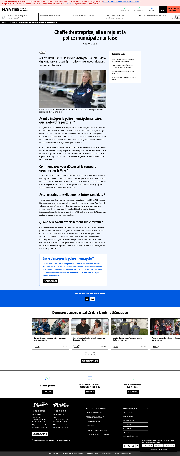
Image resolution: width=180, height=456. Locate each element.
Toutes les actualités (90, 361)
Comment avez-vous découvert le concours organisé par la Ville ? (122, 66)
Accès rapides (125, 11)
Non (92, 299)
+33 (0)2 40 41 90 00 (38, 411)
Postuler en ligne (50, 281)
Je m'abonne (47, 392)
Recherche (152, 11)
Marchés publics (128, 416)
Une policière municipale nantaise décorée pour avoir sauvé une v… (50, 339)
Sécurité (42, 52)
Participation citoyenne (130, 409)
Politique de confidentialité (123, 453)
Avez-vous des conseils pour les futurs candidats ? (123, 72)
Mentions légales (107, 453)
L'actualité (12, 22)
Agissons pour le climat (95, 417)
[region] (90, 17)
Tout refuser (158, 445)
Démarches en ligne (139, 11)
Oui (87, 299)
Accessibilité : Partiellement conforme (72, 453)
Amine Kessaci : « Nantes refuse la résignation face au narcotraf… (89, 339)
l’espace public (67, 4)
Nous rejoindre (127, 412)
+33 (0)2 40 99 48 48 (59, 411)
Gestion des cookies (92, 453)
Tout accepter (147, 445)
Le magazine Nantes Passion (96, 430)
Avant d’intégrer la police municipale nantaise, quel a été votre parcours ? (123, 60)
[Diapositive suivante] (177, 17)
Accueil (4, 22)
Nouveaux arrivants (129, 420)
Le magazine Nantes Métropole (97, 435)
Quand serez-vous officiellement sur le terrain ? (124, 78)
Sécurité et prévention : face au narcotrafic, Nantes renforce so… (127, 339)
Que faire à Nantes (93, 421)
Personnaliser (169, 445)
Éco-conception (53, 453)
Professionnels (127, 424)
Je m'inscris (90, 392)
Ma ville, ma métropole (94, 413)
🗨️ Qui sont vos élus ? (39, 425)
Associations (127, 428)
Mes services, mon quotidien (96, 408)
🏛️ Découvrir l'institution (39, 427)
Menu (163, 10)
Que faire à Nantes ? (173, 9)
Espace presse (127, 432)
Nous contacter (39, 434)
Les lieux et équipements (130, 436)
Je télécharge (133, 392)
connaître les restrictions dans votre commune (121, 2)
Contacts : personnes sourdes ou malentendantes (51, 440)
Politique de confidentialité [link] (159, 449)
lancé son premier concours (70, 264)
